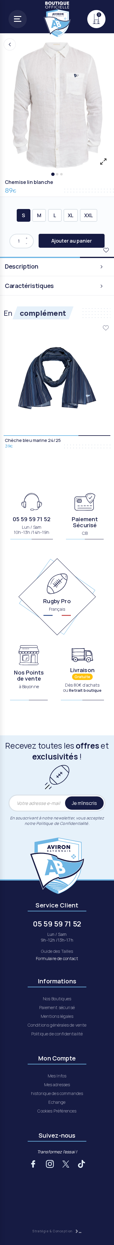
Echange (56, 1102)
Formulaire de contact (57, 958)
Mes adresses (57, 1084)
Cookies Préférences (56, 1111)
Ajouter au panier (71, 240)
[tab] (52, 174)
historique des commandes (57, 1093)
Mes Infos (57, 1076)
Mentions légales (57, 1016)
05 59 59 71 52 (31, 519)
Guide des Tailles (57, 951)
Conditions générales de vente (57, 1025)
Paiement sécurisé (57, 1007)
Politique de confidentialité (57, 1034)
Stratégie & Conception (53, 1231)
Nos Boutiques (57, 999)
